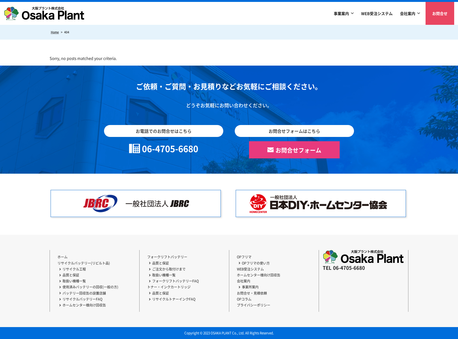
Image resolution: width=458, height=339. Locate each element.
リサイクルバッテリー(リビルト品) (83, 263)
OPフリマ (244, 256)
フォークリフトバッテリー (167, 256)
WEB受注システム (377, 13)
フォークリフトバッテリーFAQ (175, 280)
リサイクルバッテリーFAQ (82, 299)
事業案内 (341, 13)
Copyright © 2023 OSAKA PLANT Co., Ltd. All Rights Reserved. (229, 333)
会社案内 (407, 13)
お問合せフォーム (298, 150)
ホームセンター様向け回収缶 (84, 304)
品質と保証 (70, 274)
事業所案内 (250, 286)
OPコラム (244, 299)
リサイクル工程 (74, 268)
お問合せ (440, 13)
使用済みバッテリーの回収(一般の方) (90, 286)
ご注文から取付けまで (169, 268)
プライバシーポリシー (253, 304)
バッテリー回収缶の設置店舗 (84, 293)
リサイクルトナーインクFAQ (173, 299)
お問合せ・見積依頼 (252, 293)
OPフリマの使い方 (256, 263)
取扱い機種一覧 (74, 280)
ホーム (62, 256)
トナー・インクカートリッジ (169, 286)
